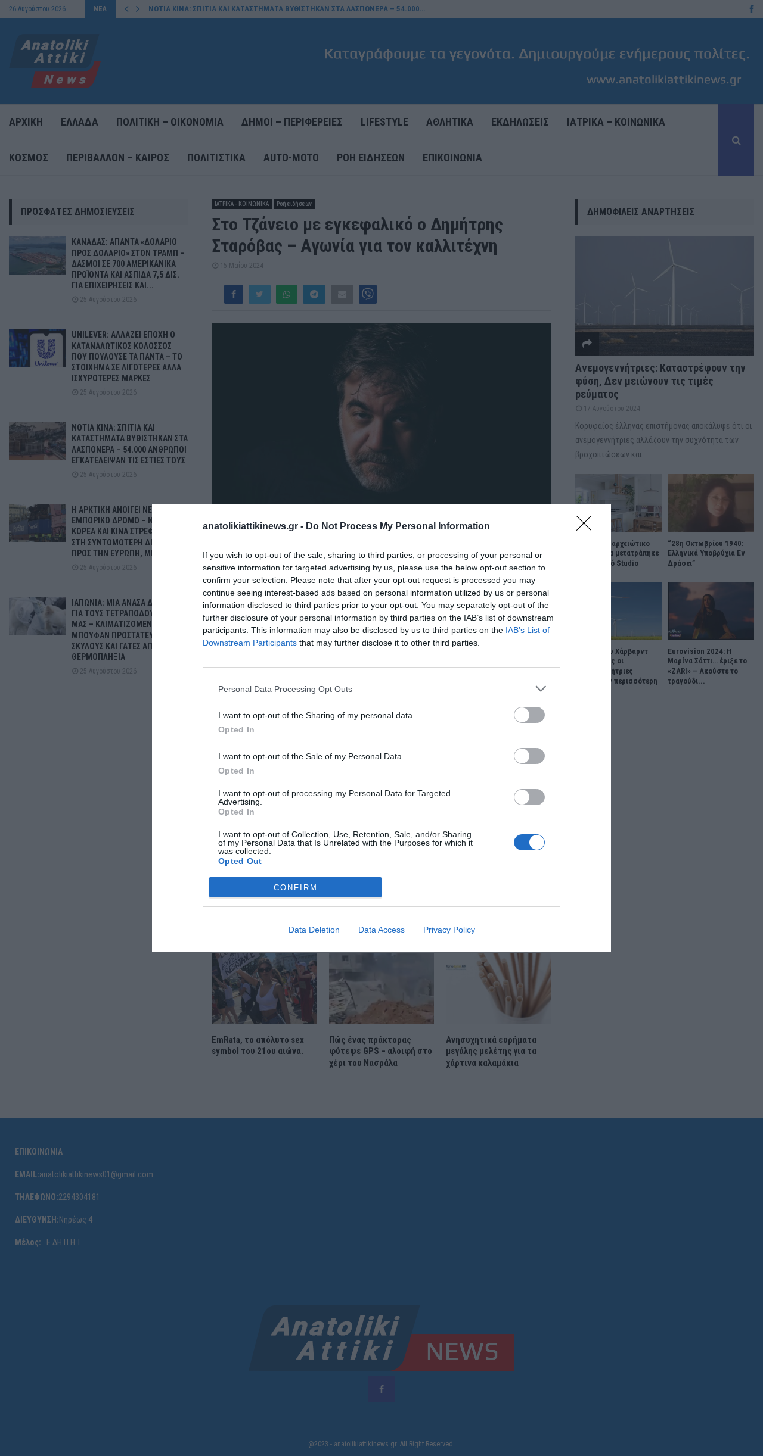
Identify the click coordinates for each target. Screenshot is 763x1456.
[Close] (587, 527)
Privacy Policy (449, 929)
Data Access (381, 929)
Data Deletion (314, 929)
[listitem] (381, 688)
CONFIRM (296, 887)
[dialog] (381, 728)
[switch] (529, 715)
